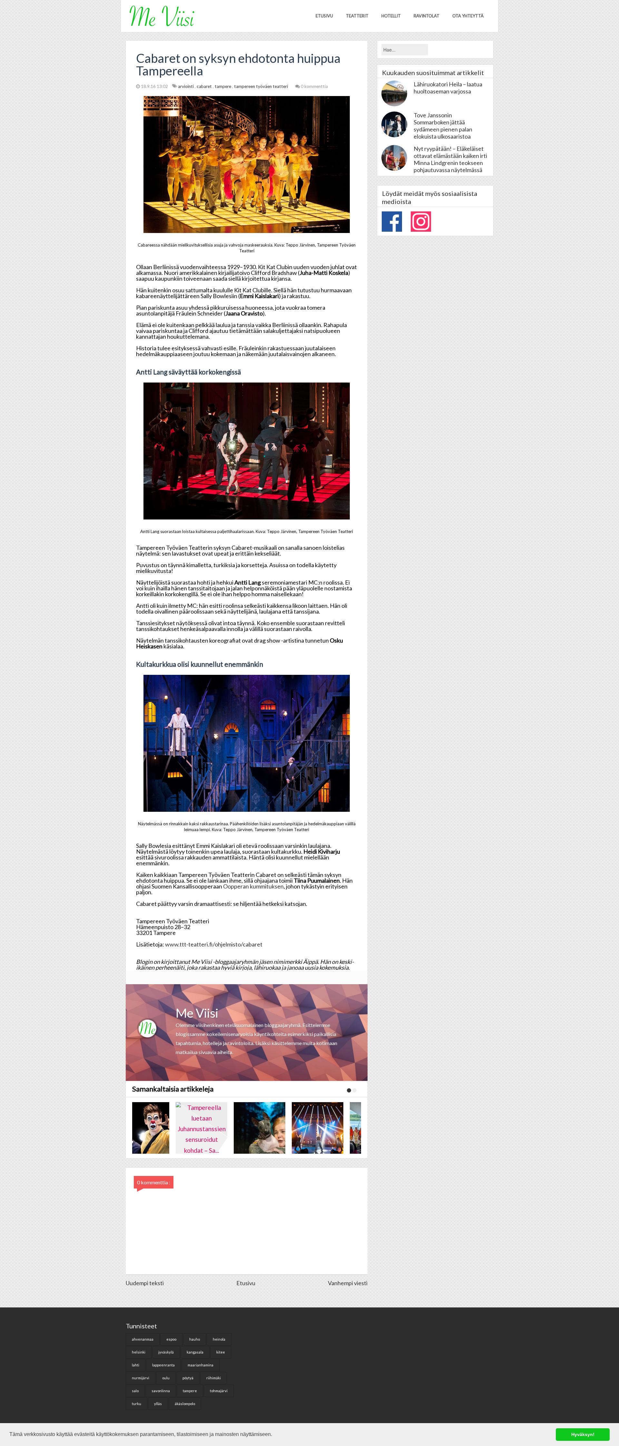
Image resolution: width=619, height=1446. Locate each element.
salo (135, 1391)
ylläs (158, 1404)
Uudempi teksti (145, 1282)
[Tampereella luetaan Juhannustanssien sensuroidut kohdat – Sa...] (216, 1128)
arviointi (186, 86)
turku (136, 1404)
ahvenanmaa (142, 1339)
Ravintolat (426, 15)
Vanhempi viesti (348, 1282)
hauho (194, 1339)
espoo (171, 1339)
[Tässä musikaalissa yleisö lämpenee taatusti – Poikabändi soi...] (332, 1128)
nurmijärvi (140, 1378)
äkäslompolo (185, 1404)
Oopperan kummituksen (253, 886)
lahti (135, 1365)
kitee (220, 1352)
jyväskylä (166, 1352)
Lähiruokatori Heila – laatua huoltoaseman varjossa (448, 88)
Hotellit (391, 15)
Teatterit (357, 15)
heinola (219, 1339)
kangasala (195, 1352)
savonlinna (161, 1391)
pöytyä (187, 1378)
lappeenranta (163, 1365)
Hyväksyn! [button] (582, 1434)
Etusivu (324, 15)
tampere (223, 86)
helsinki (138, 1352)
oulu (166, 1378)
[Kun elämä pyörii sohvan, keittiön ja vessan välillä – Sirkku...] (274, 1128)
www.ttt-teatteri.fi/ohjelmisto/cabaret (213, 944)
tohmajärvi (219, 1391)
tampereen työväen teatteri (261, 86)
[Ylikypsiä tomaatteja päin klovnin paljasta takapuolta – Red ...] (158, 1128)
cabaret (205, 86)
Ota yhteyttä (468, 15)
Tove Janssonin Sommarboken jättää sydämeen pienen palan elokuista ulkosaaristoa (443, 126)
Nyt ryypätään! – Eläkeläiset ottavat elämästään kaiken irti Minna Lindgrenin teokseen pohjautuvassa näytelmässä (450, 159)
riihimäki (213, 1378)
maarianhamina (200, 1365)
